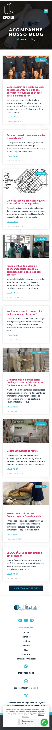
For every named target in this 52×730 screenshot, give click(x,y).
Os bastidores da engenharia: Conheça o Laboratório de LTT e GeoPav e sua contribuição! (25, 382)
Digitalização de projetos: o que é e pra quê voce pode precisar (26, 202)
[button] (46, 11)
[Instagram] (26, 620)
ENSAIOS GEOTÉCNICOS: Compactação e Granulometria (24, 515)
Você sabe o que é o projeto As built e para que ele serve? (24, 312)
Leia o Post (12, 117)
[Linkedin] (32, 620)
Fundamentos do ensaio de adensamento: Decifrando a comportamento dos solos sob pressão (24, 270)
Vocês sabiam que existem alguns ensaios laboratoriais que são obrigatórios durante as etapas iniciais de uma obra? (26, 91)
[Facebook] (20, 620)
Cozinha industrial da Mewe (22, 450)
